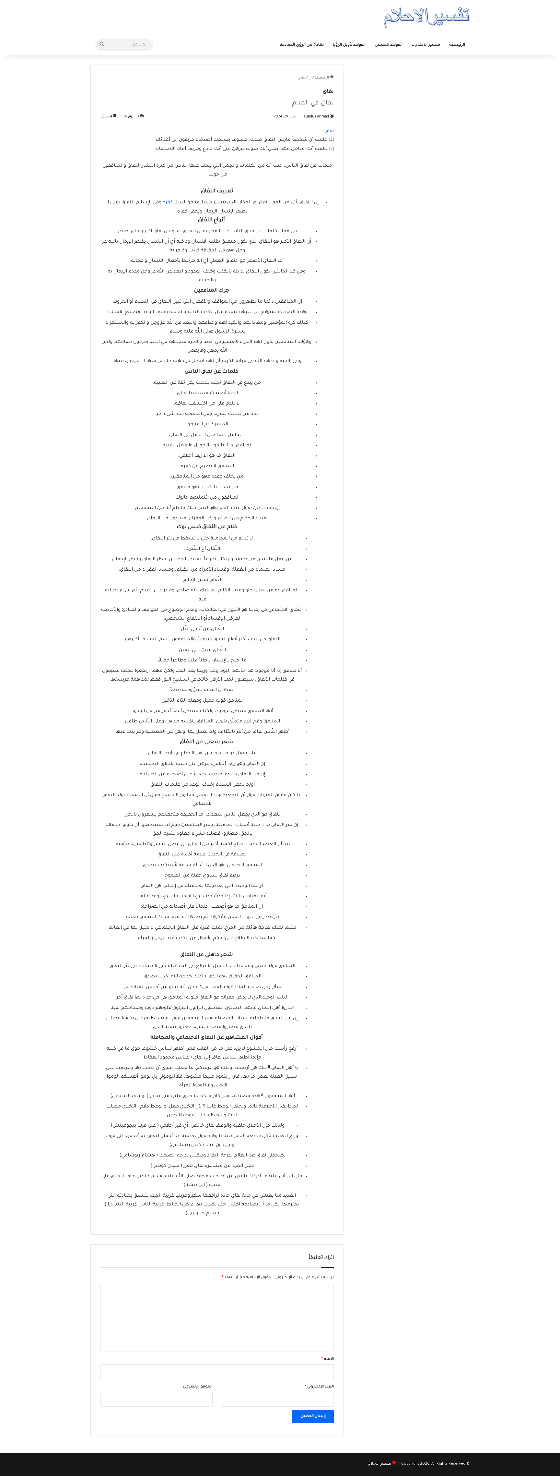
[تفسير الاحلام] (426, 17)
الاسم (327, 1359)
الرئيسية (457, 45)
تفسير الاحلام (427, 45)
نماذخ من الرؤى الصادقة (302, 45)
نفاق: (328, 131)
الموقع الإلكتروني (198, 1387)
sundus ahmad (316, 117)
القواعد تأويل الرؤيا (349, 45)
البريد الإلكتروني (319, 1387)
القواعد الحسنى (388, 45)
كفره (168, 202)
